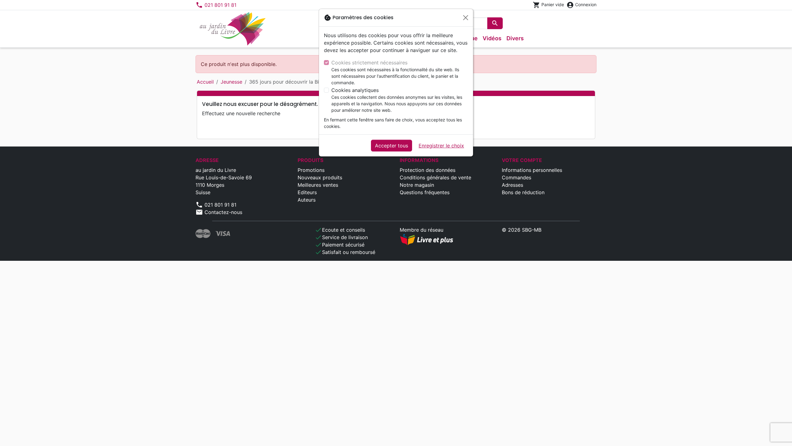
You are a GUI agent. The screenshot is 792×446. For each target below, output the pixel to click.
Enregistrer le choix (441, 145)
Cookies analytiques (355, 90)
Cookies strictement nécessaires (369, 62)
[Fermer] (466, 18)
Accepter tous (391, 145)
